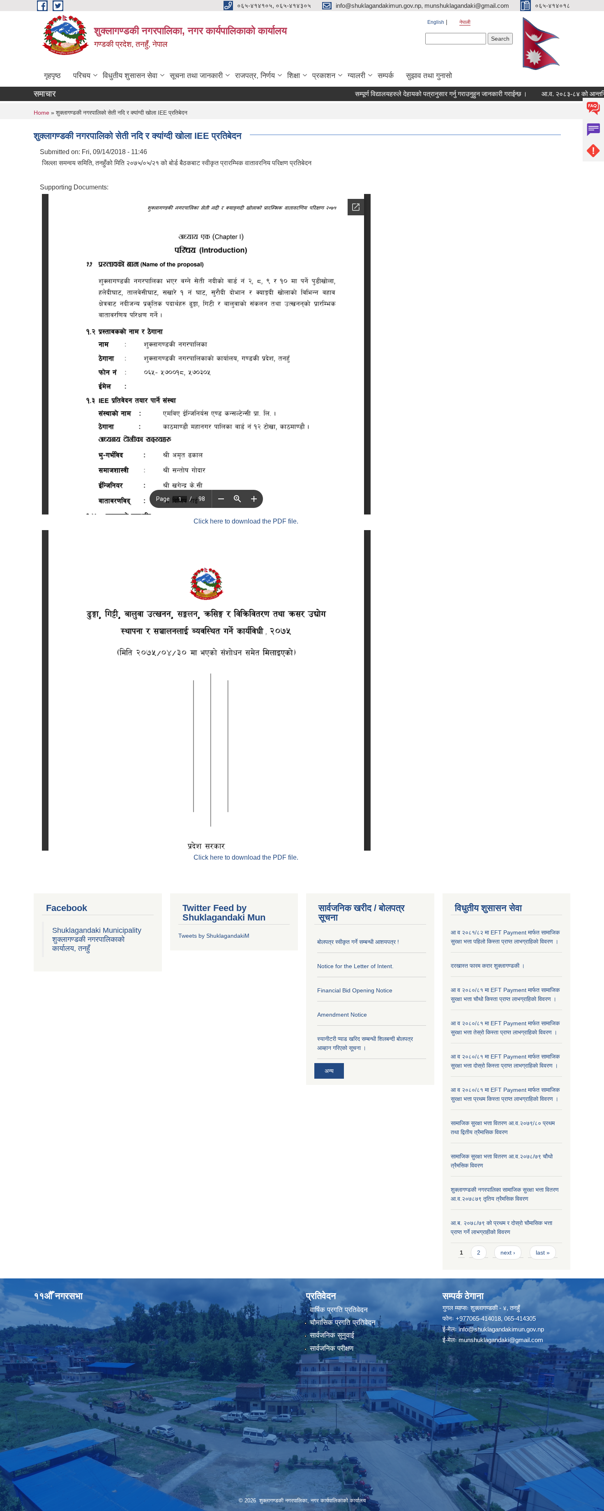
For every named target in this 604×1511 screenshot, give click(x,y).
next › (507, 1252)
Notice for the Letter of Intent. (355, 966)
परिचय (81, 76)
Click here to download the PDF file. (246, 521)
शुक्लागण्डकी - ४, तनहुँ (495, 1307)
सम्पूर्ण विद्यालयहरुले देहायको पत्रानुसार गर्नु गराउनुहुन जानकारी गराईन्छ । (413, 93)
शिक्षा (293, 76)
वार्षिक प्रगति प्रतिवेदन (339, 1310)
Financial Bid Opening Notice (354, 990)
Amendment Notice (342, 1014)
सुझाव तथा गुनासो (429, 76)
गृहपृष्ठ (52, 76)
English (435, 22)
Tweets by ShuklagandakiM (213, 935)
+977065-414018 (478, 1318)
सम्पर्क (386, 76)
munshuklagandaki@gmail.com (501, 1339)
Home (41, 112)
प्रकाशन (323, 76)
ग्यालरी (356, 76)
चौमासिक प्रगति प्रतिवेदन (343, 1322)
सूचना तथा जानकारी (196, 76)
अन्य (329, 1071)
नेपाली (464, 22)
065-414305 (520, 1318)
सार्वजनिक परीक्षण (331, 1348)
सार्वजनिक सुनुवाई (332, 1335)
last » (543, 1252)
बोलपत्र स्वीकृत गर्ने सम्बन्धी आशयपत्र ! (358, 942)
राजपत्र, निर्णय (255, 76)
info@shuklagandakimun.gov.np (501, 1329)
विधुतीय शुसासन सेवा (130, 76)
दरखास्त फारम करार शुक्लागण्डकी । (488, 965)
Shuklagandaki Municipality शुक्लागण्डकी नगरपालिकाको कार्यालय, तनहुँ (96, 939)
